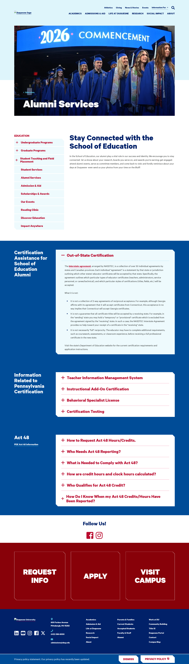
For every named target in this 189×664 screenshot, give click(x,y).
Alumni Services (31, 177)
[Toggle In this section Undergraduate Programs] (17, 142)
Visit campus (150, 576)
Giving (119, 7)
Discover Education (33, 218)
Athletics (108, 7)
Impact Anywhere (32, 226)
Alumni (120, 637)
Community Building (158, 624)
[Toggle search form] (173, 7)
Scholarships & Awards (35, 193)
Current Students (125, 624)
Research (137, 13)
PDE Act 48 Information (26, 444)
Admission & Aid (31, 185)
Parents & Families (125, 619)
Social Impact (155, 13)
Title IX (152, 628)
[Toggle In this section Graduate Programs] (17, 150)
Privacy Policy (155, 659)
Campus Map (154, 642)
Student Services (31, 169)
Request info (39, 576)
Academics (75, 13)
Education (29, 92)
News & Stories (132, 7)
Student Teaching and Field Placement (37, 160)
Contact (152, 637)
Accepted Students (126, 628)
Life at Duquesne (119, 13)
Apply (95, 576)
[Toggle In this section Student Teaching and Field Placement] (16, 160)
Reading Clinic (29, 209)
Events (145, 7)
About (171, 13)
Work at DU (154, 619)
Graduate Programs (33, 150)
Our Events (28, 201)
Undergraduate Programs (37, 142)
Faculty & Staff (124, 633)
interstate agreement (80, 266)
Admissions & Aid (95, 13)
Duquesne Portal (156, 633)
